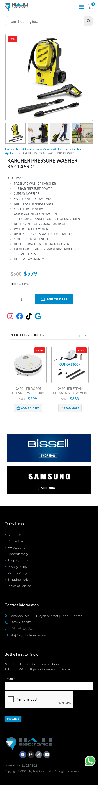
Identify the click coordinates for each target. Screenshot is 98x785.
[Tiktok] (38, 754)
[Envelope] (46, 754)
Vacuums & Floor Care (56, 149)
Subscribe (13, 718)
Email (10, 679)
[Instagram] (30, 754)
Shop (18, 149)
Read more (31, 408)
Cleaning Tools (32, 149)
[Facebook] (22, 754)
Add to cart (56, 299)
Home (9, 149)
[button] (11, 77)
